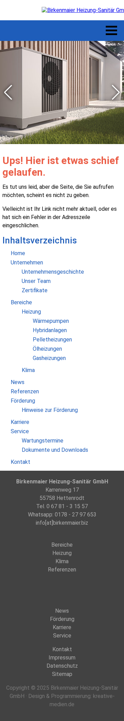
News (62, 611)
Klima (62, 561)
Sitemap (62, 674)
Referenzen (62, 569)
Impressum (62, 657)
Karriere (62, 627)
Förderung (62, 619)
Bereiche (62, 545)
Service (62, 635)
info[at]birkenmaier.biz (62, 523)
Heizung (62, 553)
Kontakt (62, 649)
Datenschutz (62, 666)
